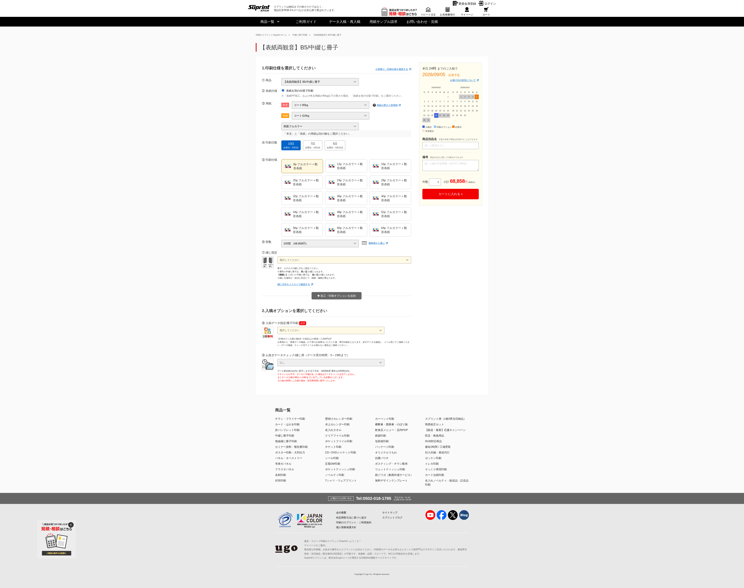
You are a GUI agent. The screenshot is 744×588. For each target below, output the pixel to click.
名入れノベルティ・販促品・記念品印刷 (446, 482)
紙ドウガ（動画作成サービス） (394, 474)
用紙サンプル (383, 22)
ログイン (490, 3)
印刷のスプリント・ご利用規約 (353, 522)
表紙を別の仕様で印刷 (299, 90)
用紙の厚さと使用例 (387, 105)
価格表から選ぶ (377, 243)
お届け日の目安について (463, 80)
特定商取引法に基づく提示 (351, 517)
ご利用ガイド (306, 22)
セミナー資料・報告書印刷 (291, 446)
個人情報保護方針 (346, 527)
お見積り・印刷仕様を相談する (391, 69)
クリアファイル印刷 (337, 435)
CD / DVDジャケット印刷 (340, 452)
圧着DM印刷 (332, 463)
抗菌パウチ (382, 458)
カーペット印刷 (384, 418)
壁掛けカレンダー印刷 (338, 418)
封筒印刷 (280, 480)
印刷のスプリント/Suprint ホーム (271, 35)
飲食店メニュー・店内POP (391, 430)
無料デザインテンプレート (391, 480)
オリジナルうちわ (386, 452)
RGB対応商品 (433, 441)
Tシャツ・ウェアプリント (341, 480)
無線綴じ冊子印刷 (286, 441)
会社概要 (341, 512)
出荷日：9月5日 (291, 145)
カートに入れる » (450, 194)
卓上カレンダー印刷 (337, 424)
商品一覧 (267, 22)
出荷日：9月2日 (312, 145)
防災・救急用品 (434, 435)
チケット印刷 (333, 446)
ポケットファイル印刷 (338, 441)
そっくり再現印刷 (436, 469)
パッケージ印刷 (384, 446)
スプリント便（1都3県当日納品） (445, 418)
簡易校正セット (434, 424)
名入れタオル (333, 430)
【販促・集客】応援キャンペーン (445, 430)
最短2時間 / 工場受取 (438, 446)
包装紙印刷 (382, 441)
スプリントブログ (392, 517)
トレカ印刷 (432, 463)
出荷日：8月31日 (335, 145)
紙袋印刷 (380, 435)
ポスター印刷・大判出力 (290, 452)
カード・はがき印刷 (287, 424)
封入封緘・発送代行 (437, 452)
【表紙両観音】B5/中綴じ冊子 (327, 35)
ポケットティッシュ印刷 (340, 469)
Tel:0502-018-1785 (373, 498)
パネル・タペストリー (288, 458)
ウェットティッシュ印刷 (390, 469)
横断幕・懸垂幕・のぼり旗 (391, 424)
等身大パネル (283, 463)
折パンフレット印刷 (287, 430)
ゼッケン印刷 (433, 458)
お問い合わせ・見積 (422, 22)
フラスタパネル (284, 469)
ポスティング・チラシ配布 (391, 463)
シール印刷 (332, 458)
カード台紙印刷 (434, 474)
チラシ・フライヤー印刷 (290, 418)
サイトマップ (389, 512)
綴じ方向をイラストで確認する (293, 284)
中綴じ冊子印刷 (299, 35)
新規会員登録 (467, 3)
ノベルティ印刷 (334, 474)
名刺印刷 (280, 474)
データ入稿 (344, 22)
